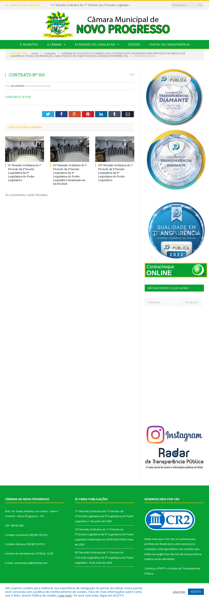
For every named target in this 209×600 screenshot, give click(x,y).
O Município (29, 44)
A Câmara (54, 44)
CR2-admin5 (17, 85)
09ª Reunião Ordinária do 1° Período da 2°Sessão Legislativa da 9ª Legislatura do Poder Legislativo (115, 172)
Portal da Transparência (169, 44)
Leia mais (65, 595)
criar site (169, 539)
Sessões (134, 44)
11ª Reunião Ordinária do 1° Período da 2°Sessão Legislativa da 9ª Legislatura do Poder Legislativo (24, 172)
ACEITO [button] (196, 591)
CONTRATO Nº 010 (18, 97)
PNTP (161, 568)
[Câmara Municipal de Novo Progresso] (104, 24)
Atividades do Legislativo (95, 44)
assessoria (188, 544)
